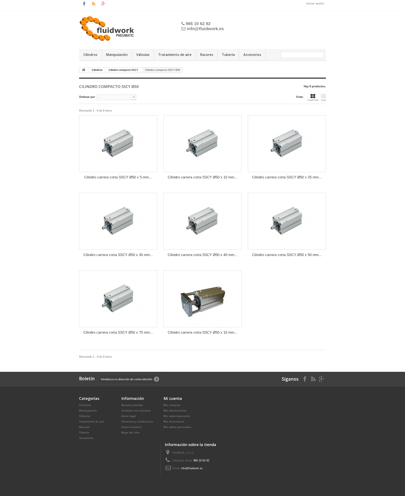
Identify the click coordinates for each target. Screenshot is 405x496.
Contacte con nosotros (136, 410)
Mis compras (171, 405)
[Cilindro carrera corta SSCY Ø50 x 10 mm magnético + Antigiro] (202, 298)
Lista (323, 100)
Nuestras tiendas (132, 405)
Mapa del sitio (130, 432)
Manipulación (117, 54)
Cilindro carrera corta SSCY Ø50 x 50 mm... (287, 255)
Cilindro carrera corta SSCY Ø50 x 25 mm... (287, 177)
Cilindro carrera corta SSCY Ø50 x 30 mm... (118, 255)
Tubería (228, 54)
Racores (206, 54)
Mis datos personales (177, 427)
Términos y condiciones (137, 421)
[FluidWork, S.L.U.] (123, 26)
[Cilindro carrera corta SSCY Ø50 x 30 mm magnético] (118, 221)
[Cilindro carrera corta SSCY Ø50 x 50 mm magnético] (287, 221)
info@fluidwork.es (205, 28)
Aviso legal (128, 416)
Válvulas (143, 54)
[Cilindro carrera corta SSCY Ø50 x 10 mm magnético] (202, 143)
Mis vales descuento (176, 416)
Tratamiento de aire (175, 54)
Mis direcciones (173, 421)
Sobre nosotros (131, 427)
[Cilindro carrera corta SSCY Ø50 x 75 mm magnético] (118, 298)
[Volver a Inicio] (84, 70)
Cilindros (90, 54)
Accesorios (252, 54)
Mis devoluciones (174, 410)
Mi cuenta (172, 398)
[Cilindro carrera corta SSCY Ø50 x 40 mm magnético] (202, 221)
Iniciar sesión (315, 3)
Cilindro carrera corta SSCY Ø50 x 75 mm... (118, 332)
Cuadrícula (312, 100)
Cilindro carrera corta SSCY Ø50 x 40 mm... (202, 255)
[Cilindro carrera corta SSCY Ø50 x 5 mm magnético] (118, 143)
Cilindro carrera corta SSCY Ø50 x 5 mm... (118, 177)
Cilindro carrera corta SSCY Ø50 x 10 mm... (202, 177)
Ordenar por (87, 96)
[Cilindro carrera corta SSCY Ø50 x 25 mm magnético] (287, 143)
